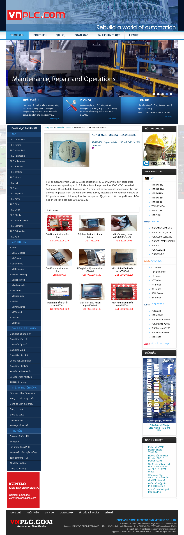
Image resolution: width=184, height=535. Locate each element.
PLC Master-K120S (160, 328)
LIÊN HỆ (134, 35)
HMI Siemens (16, 263)
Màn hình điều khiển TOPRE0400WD (57, 304)
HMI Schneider (17, 269)
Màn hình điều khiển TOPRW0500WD (122, 304)
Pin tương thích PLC (20, 447)
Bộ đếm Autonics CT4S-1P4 (57, 270)
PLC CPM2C (157, 254)
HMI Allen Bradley (18, 274)
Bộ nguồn (14, 441)
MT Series (156, 280)
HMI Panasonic (17, 307)
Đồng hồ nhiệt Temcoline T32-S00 (89, 270)
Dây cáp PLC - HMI (19, 436)
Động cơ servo (17, 414)
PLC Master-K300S (160, 319)
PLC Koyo (15, 199)
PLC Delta (15, 210)
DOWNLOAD (81, 35)
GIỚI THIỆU (39, 35)
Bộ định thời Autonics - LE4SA (90, 236)
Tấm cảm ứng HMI (19, 458)
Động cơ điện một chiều (21, 404)
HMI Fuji (14, 301)
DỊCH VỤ (60, 35)
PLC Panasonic (17, 156)
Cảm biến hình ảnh (19, 355)
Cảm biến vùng (17, 350)
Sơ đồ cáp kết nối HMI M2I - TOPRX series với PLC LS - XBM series (159, 468)
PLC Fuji (14, 183)
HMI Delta (15, 317)
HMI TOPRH (157, 197)
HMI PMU (156, 337)
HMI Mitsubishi (17, 296)
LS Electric (158, 304)
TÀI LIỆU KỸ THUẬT (109, 35)
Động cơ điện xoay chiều (22, 398)
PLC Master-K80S (160, 332)
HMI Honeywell (17, 280)
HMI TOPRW (157, 189)
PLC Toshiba (16, 172)
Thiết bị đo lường (18, 382)
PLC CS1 (156, 245)
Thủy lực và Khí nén (19, 425)
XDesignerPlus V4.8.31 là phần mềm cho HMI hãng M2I (158, 477)
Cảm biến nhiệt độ (19, 366)
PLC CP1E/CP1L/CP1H (163, 241)
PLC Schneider (17, 231)
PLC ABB (14, 237)
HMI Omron (15, 290)
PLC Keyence (16, 193)
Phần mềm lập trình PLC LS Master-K (157, 484)
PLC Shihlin (16, 215)
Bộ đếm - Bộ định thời (20, 371)
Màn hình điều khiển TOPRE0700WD (122, 270)
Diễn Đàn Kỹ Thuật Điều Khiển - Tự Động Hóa (159, 428)
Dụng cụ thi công (18, 468)
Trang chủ (17, 35)
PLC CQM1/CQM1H (161, 232)
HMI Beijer (15, 323)
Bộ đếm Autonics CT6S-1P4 (57, 236)
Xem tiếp (54, 119)
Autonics (156, 261)
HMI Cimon (15, 258)
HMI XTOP (156, 210)
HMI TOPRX (157, 193)
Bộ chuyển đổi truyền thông (23, 452)
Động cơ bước (17, 409)
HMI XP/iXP (157, 315)
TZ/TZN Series (158, 272)
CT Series (156, 267)
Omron (155, 221)
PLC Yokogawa (17, 161)
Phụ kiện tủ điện (18, 463)
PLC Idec (14, 188)
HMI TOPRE (157, 185)
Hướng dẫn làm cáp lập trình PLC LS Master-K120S (158, 458)
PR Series (156, 284)
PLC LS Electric (17, 139)
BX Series (156, 289)
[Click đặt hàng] (93, 148)
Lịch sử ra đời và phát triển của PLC (158, 490)
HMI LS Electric (17, 253)
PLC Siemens (16, 226)
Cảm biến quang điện (20, 334)
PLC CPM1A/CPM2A (161, 228)
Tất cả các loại (160, 343)
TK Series (156, 276)
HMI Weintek (16, 312)
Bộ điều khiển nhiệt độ (21, 377)
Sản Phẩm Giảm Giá (64, 128)
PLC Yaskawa (17, 166)
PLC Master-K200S (160, 324)
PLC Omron (15, 145)
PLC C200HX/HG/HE (161, 237)
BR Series (156, 297)
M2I (152, 178)
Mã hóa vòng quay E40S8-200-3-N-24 (122, 236)
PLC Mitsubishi (17, 150)
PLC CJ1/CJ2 (158, 250)
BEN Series (157, 293)
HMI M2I (14, 247)
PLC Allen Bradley (19, 220)
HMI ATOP (156, 215)
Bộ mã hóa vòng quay (20, 361)
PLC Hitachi (16, 177)
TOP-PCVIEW (158, 206)
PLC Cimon (15, 204)
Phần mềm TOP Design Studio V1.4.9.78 (156, 450)
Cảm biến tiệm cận (19, 339)
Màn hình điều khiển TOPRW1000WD (89, 304)
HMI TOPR (156, 202)
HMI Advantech (17, 285)
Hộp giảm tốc (16, 420)
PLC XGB (156, 311)
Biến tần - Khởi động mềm (22, 393)
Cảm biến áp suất (18, 344)
